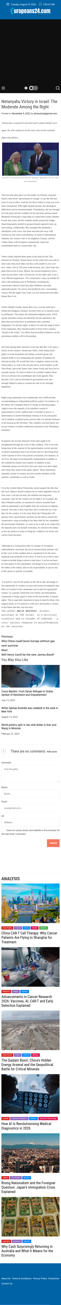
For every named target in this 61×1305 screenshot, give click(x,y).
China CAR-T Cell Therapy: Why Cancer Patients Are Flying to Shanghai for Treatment (29, 937)
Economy (16, 1241)
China (26, 928)
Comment (6, 762)
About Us (5, 1278)
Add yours (52, 751)
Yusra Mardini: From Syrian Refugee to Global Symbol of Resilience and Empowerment (27, 693)
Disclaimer (53, 1278)
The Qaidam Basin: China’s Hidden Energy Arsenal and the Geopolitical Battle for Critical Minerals (27, 1064)
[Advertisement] (30, 54)
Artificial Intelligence (19, 1118)
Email (4, 801)
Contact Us (6, 1283)
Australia (6, 1241)
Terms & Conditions (21, 1278)
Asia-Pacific (7, 928)
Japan (5, 1178)
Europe (5, 1118)
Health (34, 928)
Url (2, 816)
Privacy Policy (40, 1278)
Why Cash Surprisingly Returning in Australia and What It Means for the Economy (27, 1250)
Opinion (44, 928)
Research (6, 991)
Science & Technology (48, 1118)
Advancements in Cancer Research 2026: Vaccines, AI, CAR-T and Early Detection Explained (27, 1001)
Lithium (26, 1055)
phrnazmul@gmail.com (45, 113)
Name (4, 787)
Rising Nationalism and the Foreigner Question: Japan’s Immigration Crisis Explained (28, 1187)
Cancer (18, 928)
